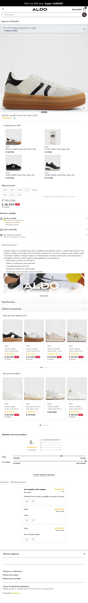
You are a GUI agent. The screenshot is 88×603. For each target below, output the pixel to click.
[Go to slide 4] (46, 367)
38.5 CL (34, 190)
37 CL (12, 190)
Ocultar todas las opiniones (44, 475)
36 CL (5, 190)
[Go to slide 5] (47, 425)
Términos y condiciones (12, 571)
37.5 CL (19, 190)
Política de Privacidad (11, 578)
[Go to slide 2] (43, 367)
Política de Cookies (11, 575)
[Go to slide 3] (44, 367)
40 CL (12, 195)
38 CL (27, 190)
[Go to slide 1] (41, 367)
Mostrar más (44, 296)
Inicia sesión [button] (77, 9)
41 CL (19, 195)
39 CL (5, 195)
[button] (44, 15)
